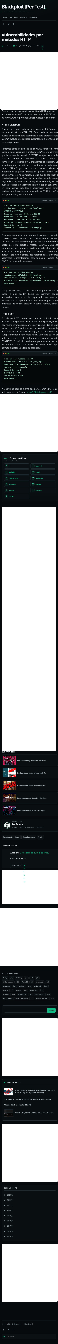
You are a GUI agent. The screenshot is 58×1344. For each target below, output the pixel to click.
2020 (9, 1210)
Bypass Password (22, 998)
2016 (9, 1231)
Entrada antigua (29, 837)
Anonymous (6, 986)
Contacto (23, 17)
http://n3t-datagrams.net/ (39, 392)
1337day (19, 978)
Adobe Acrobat (8, 982)
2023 (9, 1195)
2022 (9, 1200)
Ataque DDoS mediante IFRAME (17, 1105)
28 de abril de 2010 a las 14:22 (34, 852)
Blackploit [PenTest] (24, 6)
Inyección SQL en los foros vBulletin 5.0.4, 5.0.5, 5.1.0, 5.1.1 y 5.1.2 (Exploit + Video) (35, 1091)
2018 (9, 1221)
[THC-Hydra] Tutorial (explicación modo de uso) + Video (27, 1099)
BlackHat (6, 994)
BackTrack (37, 986)
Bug (27, 46)
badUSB (5, 990)
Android (25, 982)
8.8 (32, 978)
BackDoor (22, 986)
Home (5, 17)
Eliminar (24, 866)
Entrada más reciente (11, 837)
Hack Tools (14, 17)
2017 (9, 1226)
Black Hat (33, 990)
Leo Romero (8, 46)
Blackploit (22, 994)
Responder (16, 865)
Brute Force (39, 994)
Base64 (18, 990)
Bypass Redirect (42, 998)
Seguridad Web (34, 46)
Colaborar (33, 17)
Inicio (40, 837)
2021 (9, 1205)
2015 (9, 1236)
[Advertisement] (29, 81)
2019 (9, 1215)
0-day (5, 978)
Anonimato (40, 982)
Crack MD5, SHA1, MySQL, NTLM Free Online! (34, 1113)
